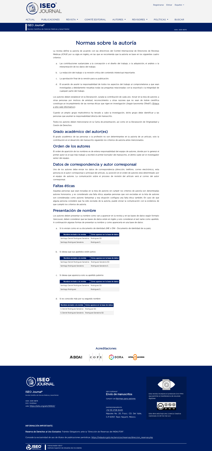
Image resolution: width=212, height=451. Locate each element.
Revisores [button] (139, 20)
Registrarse (158, 5)
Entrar (169, 5)
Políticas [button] (160, 20)
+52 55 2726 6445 (114, 410)
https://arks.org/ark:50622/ (42, 406)
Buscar (179, 20)
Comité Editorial (95, 20)
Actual (30, 20)
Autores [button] (118, 20)
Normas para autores (125, 399)
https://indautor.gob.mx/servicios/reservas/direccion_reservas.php (122, 437)
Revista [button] (71, 20)
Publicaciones (50, 20)
